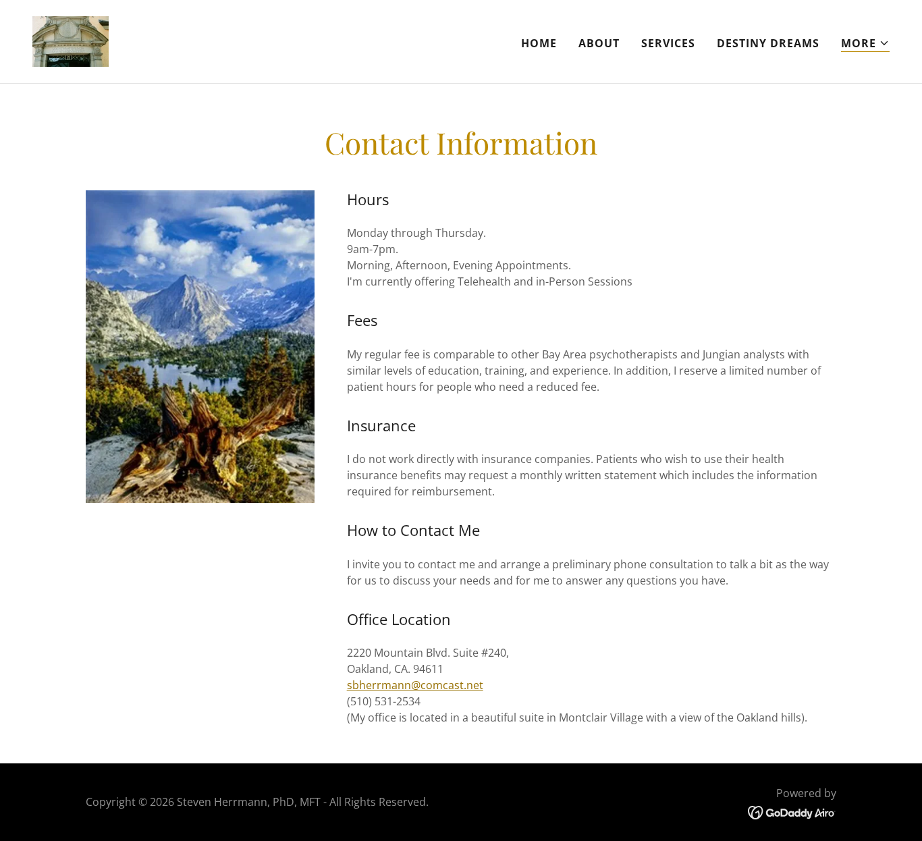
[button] (865, 43)
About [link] (599, 43)
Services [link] (668, 43)
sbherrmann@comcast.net (415, 685)
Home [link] (539, 43)
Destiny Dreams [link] (768, 43)
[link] (70, 40)
